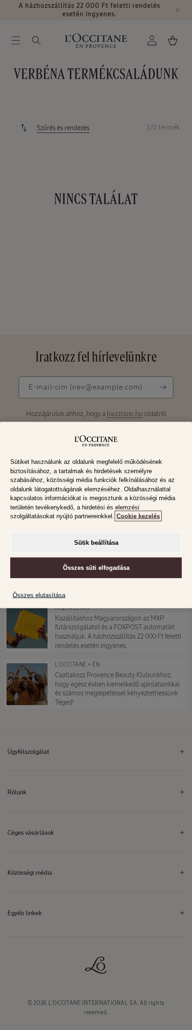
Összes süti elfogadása (96, 567)
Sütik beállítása (96, 542)
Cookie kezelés (138, 516)
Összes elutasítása (39, 594)
